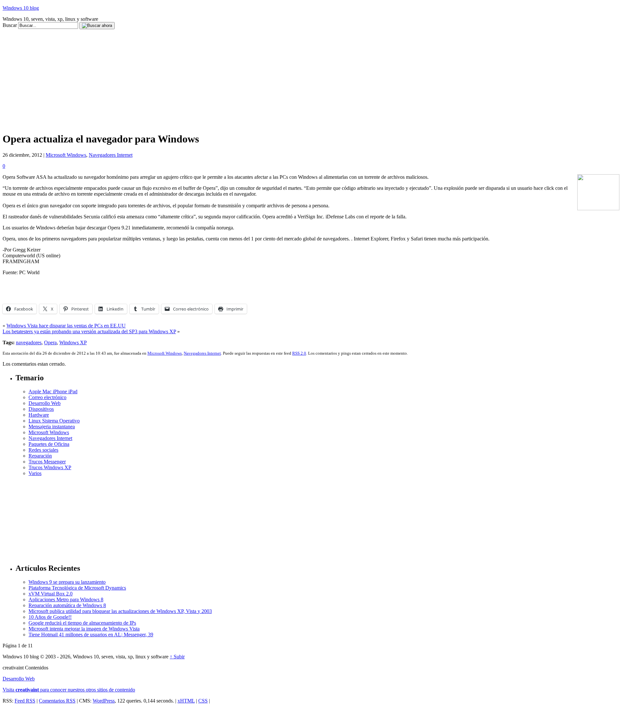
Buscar (10, 25)
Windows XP (73, 342)
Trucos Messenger (47, 461)
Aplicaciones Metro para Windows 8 (66, 599)
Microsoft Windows (66, 155)
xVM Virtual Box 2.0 (51, 593)
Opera (50, 342)
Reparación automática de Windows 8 (67, 605)
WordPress (104, 700)
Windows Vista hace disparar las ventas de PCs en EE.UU (66, 325)
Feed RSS (25, 700)
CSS (203, 700)
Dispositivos (41, 409)
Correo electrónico (47, 397)
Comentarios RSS (57, 700)
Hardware (39, 415)
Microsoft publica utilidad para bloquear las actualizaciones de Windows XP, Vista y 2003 (120, 611)
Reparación (40, 455)
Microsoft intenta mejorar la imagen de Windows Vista (84, 628)
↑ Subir (177, 656)
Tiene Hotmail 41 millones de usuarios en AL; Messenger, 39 (91, 634)
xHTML (186, 700)
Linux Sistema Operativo (54, 420)
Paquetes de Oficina (49, 444)
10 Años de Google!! (50, 617)
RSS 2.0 (299, 353)
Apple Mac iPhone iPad (53, 391)
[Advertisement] (120, 31)
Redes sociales (43, 450)
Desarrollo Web (45, 403)
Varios (35, 473)
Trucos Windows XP (50, 467)
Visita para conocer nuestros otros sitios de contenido (69, 689)
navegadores (28, 342)
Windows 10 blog (21, 8)
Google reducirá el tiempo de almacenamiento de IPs (82, 623)
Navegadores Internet (110, 155)
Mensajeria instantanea (52, 426)
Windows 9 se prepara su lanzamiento (67, 582)
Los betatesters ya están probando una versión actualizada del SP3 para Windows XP (89, 331)
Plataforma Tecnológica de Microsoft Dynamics (77, 588)
